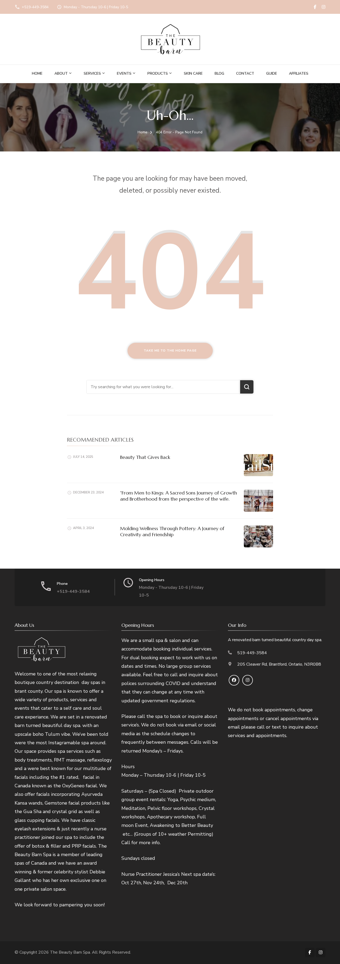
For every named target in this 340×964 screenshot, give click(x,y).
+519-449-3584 (35, 7)
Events (124, 73)
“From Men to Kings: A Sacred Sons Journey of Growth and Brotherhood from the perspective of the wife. (178, 496)
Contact (245, 73)
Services (92, 73)
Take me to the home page (170, 350)
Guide (271, 73)
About (61, 73)
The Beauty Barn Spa (70, 952)
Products (157, 73)
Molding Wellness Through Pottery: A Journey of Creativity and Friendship (172, 531)
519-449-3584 (252, 653)
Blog (219, 73)
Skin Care (193, 73)
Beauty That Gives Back (145, 457)
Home (37, 73)
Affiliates (298, 73)
